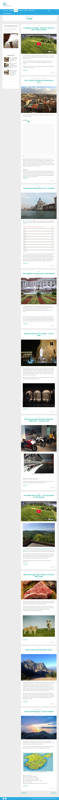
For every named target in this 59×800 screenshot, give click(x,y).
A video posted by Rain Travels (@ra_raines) (33, 155)
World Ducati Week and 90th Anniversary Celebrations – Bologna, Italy (38, 420)
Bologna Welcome (26, 550)
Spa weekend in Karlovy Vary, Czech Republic (39, 273)
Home (4, 10)
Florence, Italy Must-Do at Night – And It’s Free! (39, 334)
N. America (20, 10)
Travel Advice (31, 10)
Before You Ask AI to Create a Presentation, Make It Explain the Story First (13, 66)
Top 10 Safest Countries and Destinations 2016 (38, 81)
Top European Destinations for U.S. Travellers (39, 188)
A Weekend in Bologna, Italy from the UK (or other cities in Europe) (38, 29)
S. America (26, 10)
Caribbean (11, 10)
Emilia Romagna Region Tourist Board (45, 548)
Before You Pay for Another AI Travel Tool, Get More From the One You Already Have (13, 72)
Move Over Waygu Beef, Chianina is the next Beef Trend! (38, 575)
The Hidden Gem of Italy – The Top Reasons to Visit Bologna (38, 496)
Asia (7, 10)
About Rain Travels (7, 13)
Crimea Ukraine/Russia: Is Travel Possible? (39, 711)
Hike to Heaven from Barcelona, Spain (38, 650)
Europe (15, 10)
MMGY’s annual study (27, 221)
